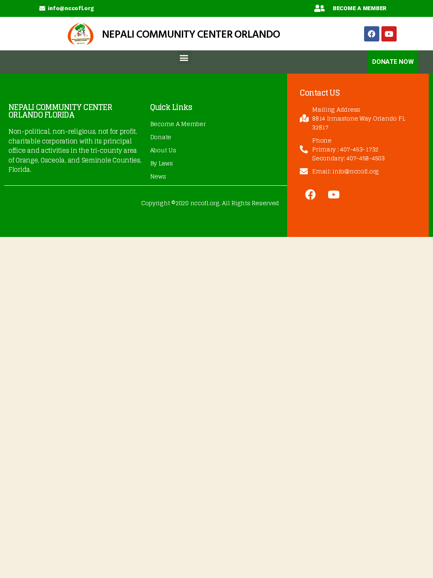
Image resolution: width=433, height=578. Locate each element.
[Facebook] (371, 33)
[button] (184, 57)
